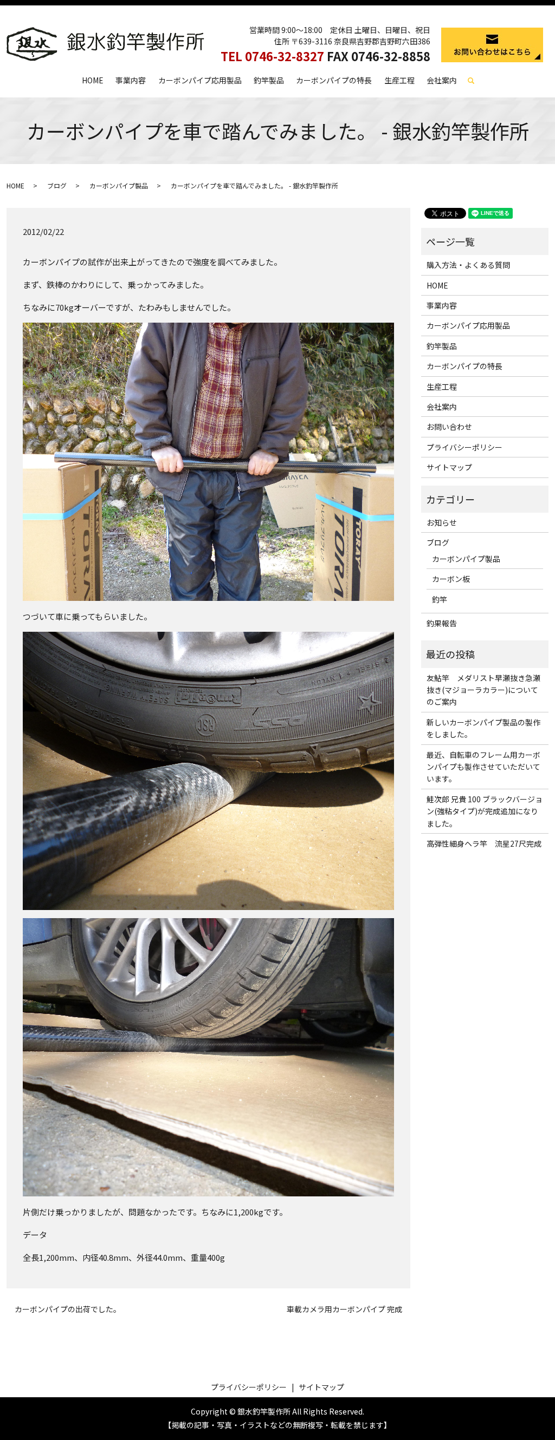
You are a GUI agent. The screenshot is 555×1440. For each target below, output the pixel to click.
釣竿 (439, 599)
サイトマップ (449, 467)
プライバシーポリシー (464, 447)
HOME (93, 80)
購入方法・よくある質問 (468, 264)
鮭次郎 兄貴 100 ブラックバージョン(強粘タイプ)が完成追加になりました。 (485, 811)
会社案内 (442, 80)
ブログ (57, 185)
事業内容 (130, 80)
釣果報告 (442, 623)
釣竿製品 (269, 80)
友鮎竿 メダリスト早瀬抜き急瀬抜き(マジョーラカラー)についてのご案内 (483, 690)
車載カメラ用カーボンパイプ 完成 (344, 1309)
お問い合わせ (449, 426)
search (476, 80)
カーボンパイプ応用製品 (200, 80)
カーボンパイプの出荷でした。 (68, 1309)
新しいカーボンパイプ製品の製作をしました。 (483, 728)
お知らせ (442, 522)
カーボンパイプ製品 (118, 185)
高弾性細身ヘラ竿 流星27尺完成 (484, 843)
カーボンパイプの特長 (334, 80)
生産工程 (399, 80)
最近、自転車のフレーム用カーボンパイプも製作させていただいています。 (483, 766)
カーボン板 (451, 578)
